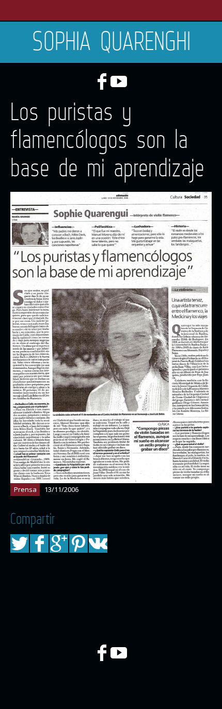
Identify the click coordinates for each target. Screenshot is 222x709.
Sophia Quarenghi (111, 41)
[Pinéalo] (78, 543)
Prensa (25, 489)
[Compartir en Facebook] (39, 543)
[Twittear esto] (19, 543)
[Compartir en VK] (98, 543)
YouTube (118, 81)
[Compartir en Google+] (59, 543)
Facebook (101, 81)
